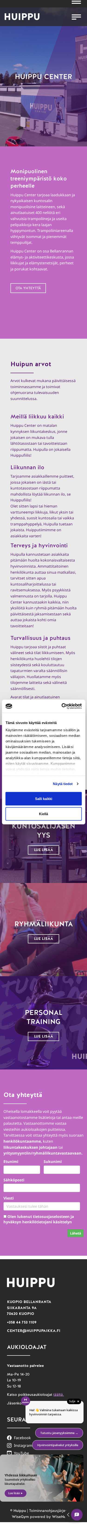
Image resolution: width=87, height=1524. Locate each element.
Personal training (43, 1017)
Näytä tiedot (63, 784)
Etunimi (10, 1161)
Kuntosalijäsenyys (43, 830)
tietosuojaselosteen (51, 1216)
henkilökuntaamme (22, 1141)
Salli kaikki (43, 798)
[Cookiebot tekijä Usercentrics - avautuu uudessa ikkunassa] (62, 706)
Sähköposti (13, 1180)
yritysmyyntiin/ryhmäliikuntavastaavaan (42, 1153)
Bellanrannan (61, 251)
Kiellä (43, 814)
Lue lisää (43, 849)
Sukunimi (53, 1161)
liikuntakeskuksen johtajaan (30, 1147)
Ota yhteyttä (28, 288)
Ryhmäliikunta (43, 923)
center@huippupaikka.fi (33, 1330)
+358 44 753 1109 (21, 1322)
